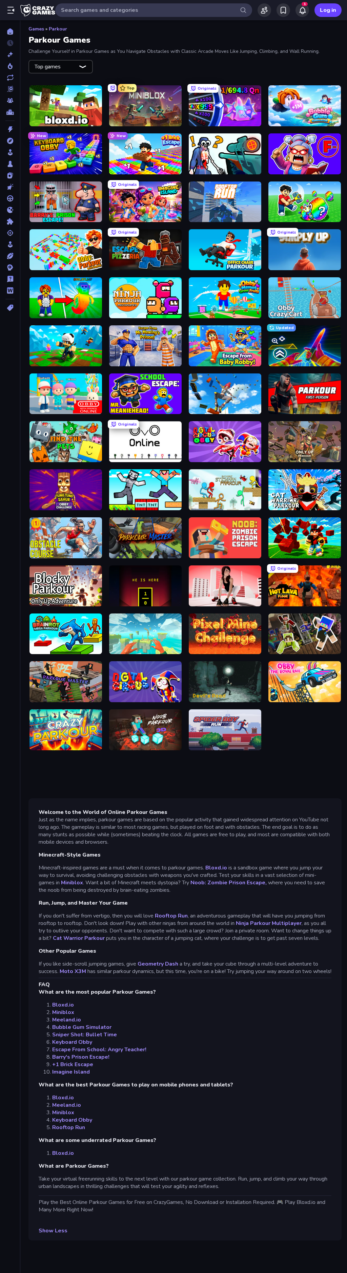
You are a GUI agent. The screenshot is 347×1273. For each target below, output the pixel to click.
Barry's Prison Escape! (80, 1057)
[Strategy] (10, 267)
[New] (10, 54)
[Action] (10, 129)
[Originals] (10, 89)
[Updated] (10, 77)
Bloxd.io (216, 867)
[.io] (10, 210)
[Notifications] (302, 10)
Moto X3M (73, 971)
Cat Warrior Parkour (79, 938)
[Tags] (10, 308)
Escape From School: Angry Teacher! (99, 1049)
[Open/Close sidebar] (11, 10)
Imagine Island (71, 1072)
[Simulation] (10, 244)
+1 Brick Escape (72, 1064)
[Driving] (10, 198)
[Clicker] (10, 187)
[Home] (10, 31)
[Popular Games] (10, 66)
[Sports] (10, 256)
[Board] (10, 164)
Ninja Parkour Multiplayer (269, 923)
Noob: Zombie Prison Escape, (228, 882)
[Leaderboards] (10, 112)
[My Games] (283, 10)
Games (36, 29)
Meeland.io (66, 1019)
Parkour (58, 29)
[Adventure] (10, 141)
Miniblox (72, 882)
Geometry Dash (158, 964)
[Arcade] (10, 152)
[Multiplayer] (10, 100)
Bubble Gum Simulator (81, 1027)
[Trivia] (10, 279)
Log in (328, 10)
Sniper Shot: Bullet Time (84, 1034)
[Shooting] (10, 233)
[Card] (10, 175)
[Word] (10, 290)
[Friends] (264, 10)
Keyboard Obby (72, 1042)
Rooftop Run (171, 916)
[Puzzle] (10, 221)
